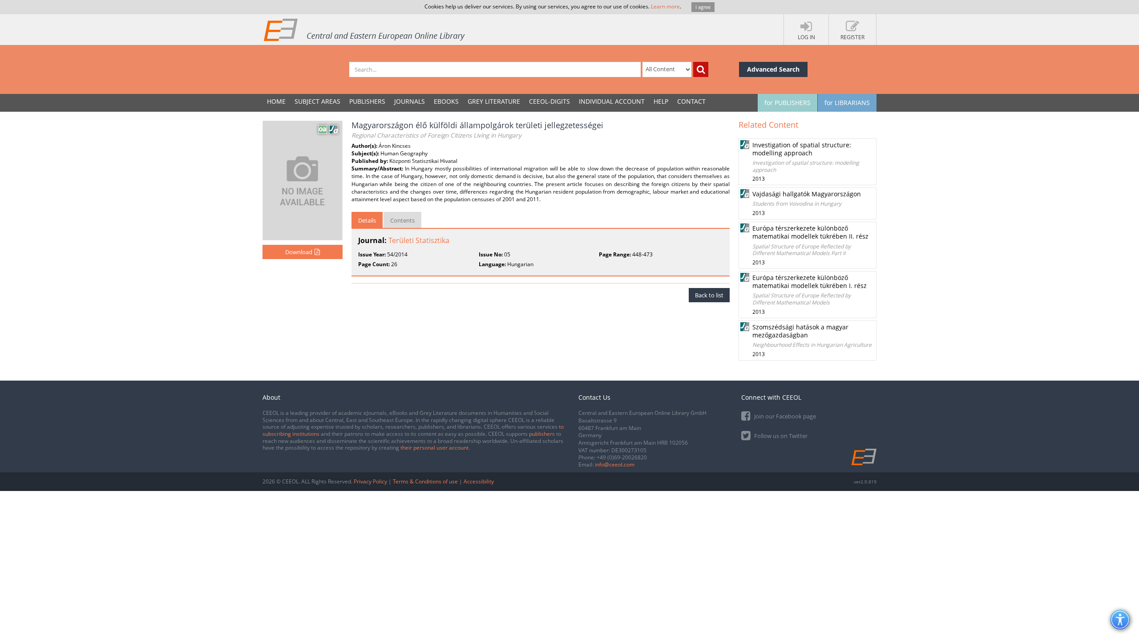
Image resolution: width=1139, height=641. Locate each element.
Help (661, 101)
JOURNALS (409, 101)
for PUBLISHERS (787, 102)
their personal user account (434, 447)
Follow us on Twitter (780, 436)
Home (276, 101)
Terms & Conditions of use (425, 481)
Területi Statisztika (418, 240)
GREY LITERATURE (494, 101)
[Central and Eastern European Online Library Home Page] (365, 29)
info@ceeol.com (614, 464)
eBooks (446, 101)
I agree (703, 7)
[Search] (700, 69)
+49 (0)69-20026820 (622, 457)
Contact (691, 101)
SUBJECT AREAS (317, 101)
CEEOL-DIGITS (549, 101)
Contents (402, 220)
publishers (542, 434)
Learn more (665, 6)
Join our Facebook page (784, 416)
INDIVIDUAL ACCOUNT (612, 101)
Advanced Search (773, 69)
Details (367, 220)
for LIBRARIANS (847, 102)
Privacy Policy (370, 481)
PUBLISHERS (367, 101)
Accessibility (479, 481)
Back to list (709, 295)
